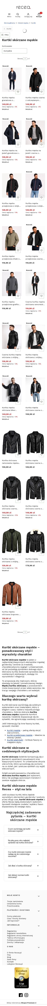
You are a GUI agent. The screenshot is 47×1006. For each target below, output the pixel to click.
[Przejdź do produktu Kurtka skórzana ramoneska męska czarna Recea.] (12, 442)
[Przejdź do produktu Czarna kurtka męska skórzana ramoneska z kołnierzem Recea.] (35, 284)
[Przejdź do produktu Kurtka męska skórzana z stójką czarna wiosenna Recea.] (35, 336)
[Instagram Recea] (26, 996)
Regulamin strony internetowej (20, 936)
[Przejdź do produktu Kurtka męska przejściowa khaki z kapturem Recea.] (12, 238)
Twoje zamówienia (15, 901)
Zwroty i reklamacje (15, 942)
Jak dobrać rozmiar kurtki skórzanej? (18, 876)
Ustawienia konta (14, 904)
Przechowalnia (13, 906)
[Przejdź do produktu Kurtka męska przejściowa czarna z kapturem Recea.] (35, 238)
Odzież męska (23, 23)
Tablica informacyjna (16, 938)
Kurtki (33, 23)
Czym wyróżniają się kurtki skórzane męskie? (19, 830)
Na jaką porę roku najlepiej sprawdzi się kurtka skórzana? (20, 841)
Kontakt (10, 962)
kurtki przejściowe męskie (19, 735)
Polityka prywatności (16, 940)
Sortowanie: (7, 46)
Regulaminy (12, 931)
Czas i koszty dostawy (16, 918)
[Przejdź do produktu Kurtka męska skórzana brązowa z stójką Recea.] (12, 594)
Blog (9, 957)
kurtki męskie (13, 730)
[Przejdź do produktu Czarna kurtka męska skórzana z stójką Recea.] (12, 336)
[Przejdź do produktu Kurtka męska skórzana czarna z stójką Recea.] (35, 442)
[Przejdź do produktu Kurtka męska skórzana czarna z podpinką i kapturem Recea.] (35, 389)
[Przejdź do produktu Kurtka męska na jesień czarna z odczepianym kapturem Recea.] (35, 132)
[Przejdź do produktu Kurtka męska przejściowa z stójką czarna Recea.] (12, 185)
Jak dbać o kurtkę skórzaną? (20, 866)
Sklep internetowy (21, 1003)
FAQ (9, 955)
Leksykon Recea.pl (15, 964)
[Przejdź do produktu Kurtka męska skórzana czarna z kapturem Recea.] (35, 488)
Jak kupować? (13, 921)
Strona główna (9, 23)
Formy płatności (14, 916)
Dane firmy (11, 959)
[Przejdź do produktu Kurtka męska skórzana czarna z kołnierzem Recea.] (35, 541)
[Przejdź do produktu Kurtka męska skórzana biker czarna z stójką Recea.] (12, 389)
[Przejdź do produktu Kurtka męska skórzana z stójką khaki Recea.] (12, 541)
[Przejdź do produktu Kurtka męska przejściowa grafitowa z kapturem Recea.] (12, 284)
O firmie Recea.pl (14, 953)
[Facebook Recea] (21, 996)
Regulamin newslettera (16, 933)
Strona (20, 59)
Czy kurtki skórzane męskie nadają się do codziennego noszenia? (19, 854)
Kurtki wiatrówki (15, 740)
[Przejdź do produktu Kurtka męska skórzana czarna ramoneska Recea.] (12, 488)
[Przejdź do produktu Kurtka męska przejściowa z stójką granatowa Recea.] (35, 185)
